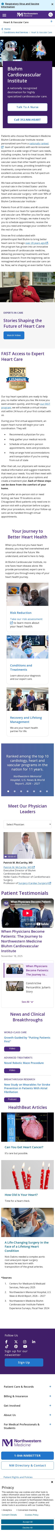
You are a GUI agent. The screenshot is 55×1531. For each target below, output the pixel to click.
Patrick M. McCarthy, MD (18, 867)
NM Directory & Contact (27, 1465)
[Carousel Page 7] (47, 791)
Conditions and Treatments (21, 667)
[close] (52, 5)
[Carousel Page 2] (15, 791)
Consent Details (9, 1515)
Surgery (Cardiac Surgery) (33, 883)
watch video (14, 335)
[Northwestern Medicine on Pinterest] (18, 1346)
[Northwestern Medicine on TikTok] (9, 1346)
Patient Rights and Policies (18, 1477)
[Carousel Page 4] (27, 791)
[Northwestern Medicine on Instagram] (27, 1342)
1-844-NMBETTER (27, 1456)
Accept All (27, 1522)
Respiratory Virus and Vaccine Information (20, 5)
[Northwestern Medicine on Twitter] (18, 1342)
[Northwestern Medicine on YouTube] (27, 1346)
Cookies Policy (31, 1515)
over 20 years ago (35, 243)
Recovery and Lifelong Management (26, 720)
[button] (4, 14)
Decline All (27, 1527)
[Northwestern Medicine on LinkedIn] (36, 1342)
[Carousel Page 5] (34, 791)
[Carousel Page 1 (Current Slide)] (8, 791)
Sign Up (24, 1362)
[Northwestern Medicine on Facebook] (9, 1342)
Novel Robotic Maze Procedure (24, 1063)
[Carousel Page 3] (21, 791)
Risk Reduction (21, 613)
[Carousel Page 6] (40, 791)
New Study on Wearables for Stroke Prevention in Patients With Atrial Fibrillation (27, 1088)
